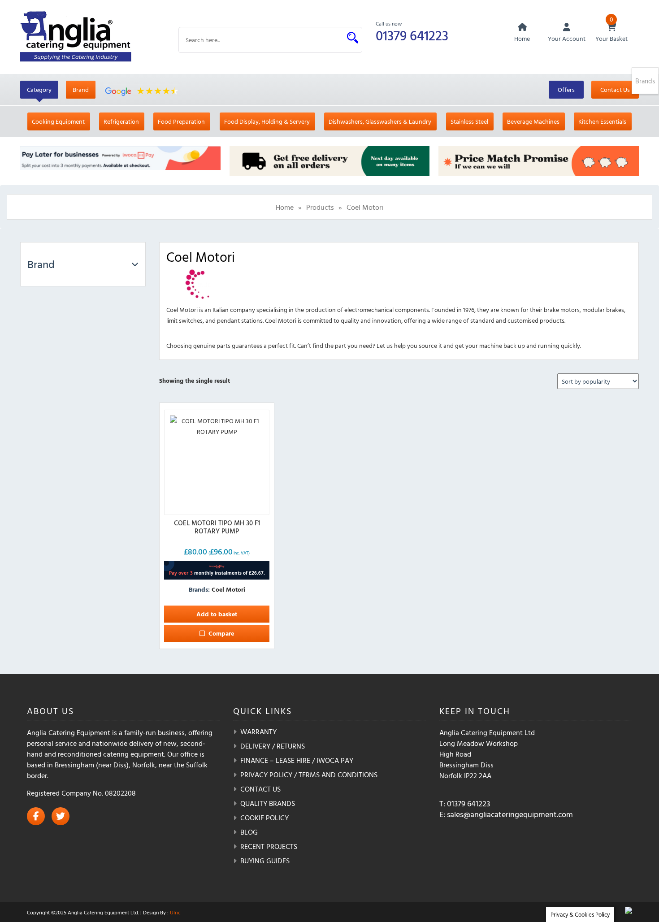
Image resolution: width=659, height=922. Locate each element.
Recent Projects (268, 846)
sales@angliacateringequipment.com (510, 814)
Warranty (258, 731)
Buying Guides (265, 860)
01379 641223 (412, 35)
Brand (81, 89)
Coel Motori (228, 589)
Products (320, 207)
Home (285, 207)
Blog (249, 832)
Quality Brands (267, 803)
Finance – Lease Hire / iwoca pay (296, 760)
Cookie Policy (264, 817)
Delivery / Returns (272, 745)
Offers (566, 89)
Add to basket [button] (216, 614)
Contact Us (615, 89)
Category (39, 89)
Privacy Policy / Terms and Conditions (308, 774)
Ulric (175, 912)
